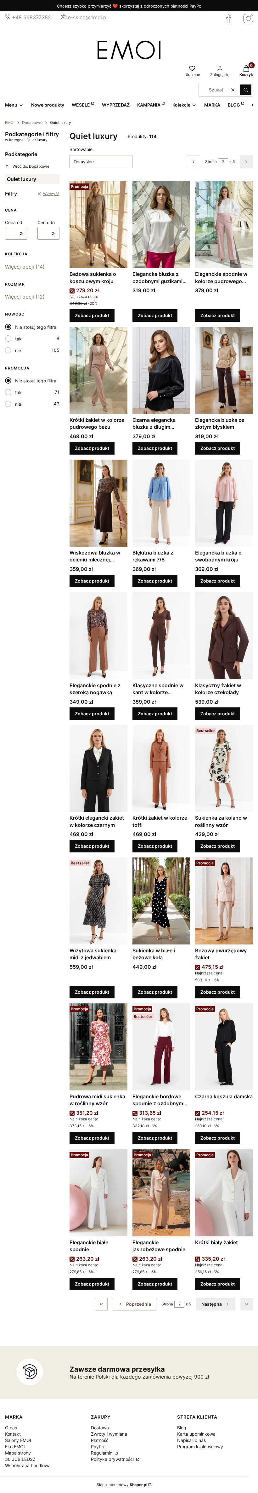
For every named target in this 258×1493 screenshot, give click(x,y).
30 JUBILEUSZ (20, 1459)
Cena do (46, 222)
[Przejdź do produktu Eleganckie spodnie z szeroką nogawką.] (98, 635)
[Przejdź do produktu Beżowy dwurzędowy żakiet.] (224, 900)
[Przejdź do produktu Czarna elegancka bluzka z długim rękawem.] (161, 370)
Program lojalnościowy (200, 1446)
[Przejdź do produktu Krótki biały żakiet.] (224, 1192)
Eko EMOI (15, 1446)
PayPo (97, 1446)
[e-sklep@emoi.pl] (63, 17)
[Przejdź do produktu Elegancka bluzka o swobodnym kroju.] (224, 503)
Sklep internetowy (122, 1484)
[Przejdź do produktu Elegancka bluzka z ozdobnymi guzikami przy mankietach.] (161, 224)
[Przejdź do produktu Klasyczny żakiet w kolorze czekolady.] (224, 635)
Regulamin (102, 1452)
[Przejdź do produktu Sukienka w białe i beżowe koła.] (161, 900)
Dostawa (100, 1427)
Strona (211, 161)
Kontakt (13, 1434)
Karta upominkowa (196, 1434)
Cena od (13, 222)
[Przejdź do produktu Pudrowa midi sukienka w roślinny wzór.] (98, 1046)
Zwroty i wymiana (109, 1434)
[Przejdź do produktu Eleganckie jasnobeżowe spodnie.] (161, 1192)
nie (18, 350)
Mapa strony (18, 1452)
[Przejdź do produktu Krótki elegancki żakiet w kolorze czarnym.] (98, 768)
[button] (245, 89)
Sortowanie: (82, 149)
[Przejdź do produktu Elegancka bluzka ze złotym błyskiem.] (224, 370)
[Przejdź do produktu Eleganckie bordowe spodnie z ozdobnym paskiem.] (161, 1046)
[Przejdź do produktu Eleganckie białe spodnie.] (98, 1192)
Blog (181, 1427)
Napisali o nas (191, 1440)
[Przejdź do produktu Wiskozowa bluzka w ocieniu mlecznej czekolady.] (98, 503)
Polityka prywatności (113, 1459)
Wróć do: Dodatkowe (31, 166)
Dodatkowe (32, 122)
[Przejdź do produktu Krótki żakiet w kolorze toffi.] (161, 768)
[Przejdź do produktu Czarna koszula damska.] (224, 1046)
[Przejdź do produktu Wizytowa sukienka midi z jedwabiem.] (98, 900)
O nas (11, 1427)
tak (18, 338)
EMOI (9, 122)
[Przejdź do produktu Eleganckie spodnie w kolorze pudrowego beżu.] (224, 224)
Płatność (100, 1440)
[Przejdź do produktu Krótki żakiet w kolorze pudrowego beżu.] (98, 370)
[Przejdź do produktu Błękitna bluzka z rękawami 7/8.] (161, 503)
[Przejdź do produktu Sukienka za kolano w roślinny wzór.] (224, 768)
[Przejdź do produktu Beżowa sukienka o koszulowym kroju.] (98, 224)
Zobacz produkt (92, 315)
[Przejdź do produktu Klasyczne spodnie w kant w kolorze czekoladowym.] (161, 635)
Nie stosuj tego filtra (35, 327)
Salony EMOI (18, 1440)
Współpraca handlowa (28, 1465)
